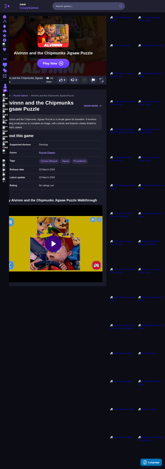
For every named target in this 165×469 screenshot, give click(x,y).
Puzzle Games (21, 95)
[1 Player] (4, 124)
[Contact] (4, 165)
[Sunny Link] (151, 421)
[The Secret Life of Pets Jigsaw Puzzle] (123, 225)
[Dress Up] (4, 86)
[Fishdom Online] (123, 449)
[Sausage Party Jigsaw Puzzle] (151, 29)
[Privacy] (4, 179)
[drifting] (4, 140)
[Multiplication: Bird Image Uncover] (151, 449)
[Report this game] (93, 80)
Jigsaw (65, 161)
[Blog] (4, 161)
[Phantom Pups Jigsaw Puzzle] (123, 253)
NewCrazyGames (25, 6)
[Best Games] (4, 25)
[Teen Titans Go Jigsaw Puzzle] (151, 113)
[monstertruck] (4, 135)
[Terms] (4, 170)
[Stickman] (4, 107)
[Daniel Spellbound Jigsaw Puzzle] (123, 113)
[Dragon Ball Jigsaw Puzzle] (151, 337)
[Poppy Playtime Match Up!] (123, 309)
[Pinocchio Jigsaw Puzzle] (151, 309)
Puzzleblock (80, 161)
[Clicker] (4, 146)
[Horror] (4, 129)
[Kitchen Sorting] (123, 365)
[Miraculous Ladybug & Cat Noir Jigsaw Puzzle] (123, 337)
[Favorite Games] (4, 49)
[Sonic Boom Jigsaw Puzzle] (151, 197)
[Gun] (4, 118)
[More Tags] (4, 151)
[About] (4, 175)
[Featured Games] (4, 35)
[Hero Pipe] (151, 365)
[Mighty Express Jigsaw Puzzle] (123, 85)
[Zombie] (4, 102)
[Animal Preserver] (123, 421)
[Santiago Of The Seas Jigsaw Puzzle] (151, 253)
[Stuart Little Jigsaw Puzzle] (123, 197)
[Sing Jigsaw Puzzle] (151, 57)
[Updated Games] (4, 44)
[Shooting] (4, 97)
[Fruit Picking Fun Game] (151, 393)
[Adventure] (4, 91)
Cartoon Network (49, 161)
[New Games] (4, 21)
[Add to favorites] (84, 80)
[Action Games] (4, 65)
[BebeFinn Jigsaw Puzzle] (151, 225)
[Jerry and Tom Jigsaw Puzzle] (123, 169)
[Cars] (4, 113)
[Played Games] (4, 39)
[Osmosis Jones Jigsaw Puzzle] (151, 281)
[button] (101, 80)
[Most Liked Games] (4, 30)
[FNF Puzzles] (123, 57)
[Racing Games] (4, 59)
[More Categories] (4, 75)
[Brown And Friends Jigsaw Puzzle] (123, 281)
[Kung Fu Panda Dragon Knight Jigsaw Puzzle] (123, 141)
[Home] (4, 16)
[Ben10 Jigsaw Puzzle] (123, 29)
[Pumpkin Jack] (123, 393)
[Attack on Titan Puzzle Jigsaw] (151, 169)
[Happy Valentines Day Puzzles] (151, 141)
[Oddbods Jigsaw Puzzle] (151, 85)
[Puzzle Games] (4, 70)
